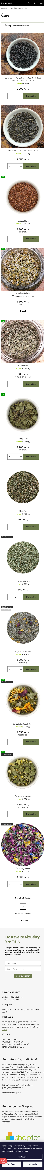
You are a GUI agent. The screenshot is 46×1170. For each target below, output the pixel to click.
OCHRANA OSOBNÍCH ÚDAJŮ (15, 1044)
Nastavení (22, 1157)
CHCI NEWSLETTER (23, 976)
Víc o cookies (22, 1151)
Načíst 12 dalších (23, 898)
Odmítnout (11, 1164)
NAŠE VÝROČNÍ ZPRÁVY (13, 1047)
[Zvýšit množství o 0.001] (21, 96)
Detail (23, 311)
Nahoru (24, 921)
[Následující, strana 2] (23, 907)
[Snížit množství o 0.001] (9, 96)
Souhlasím (32, 1164)
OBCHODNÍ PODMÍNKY (12, 1042)
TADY (4, 1029)
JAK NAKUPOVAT (10, 1039)
